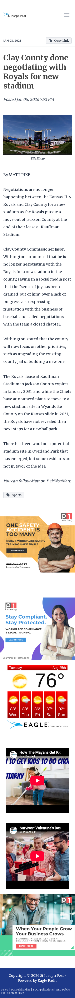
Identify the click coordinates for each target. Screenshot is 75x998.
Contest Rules (15, 992)
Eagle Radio (48, 980)
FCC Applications (43, 989)
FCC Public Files (20, 989)
